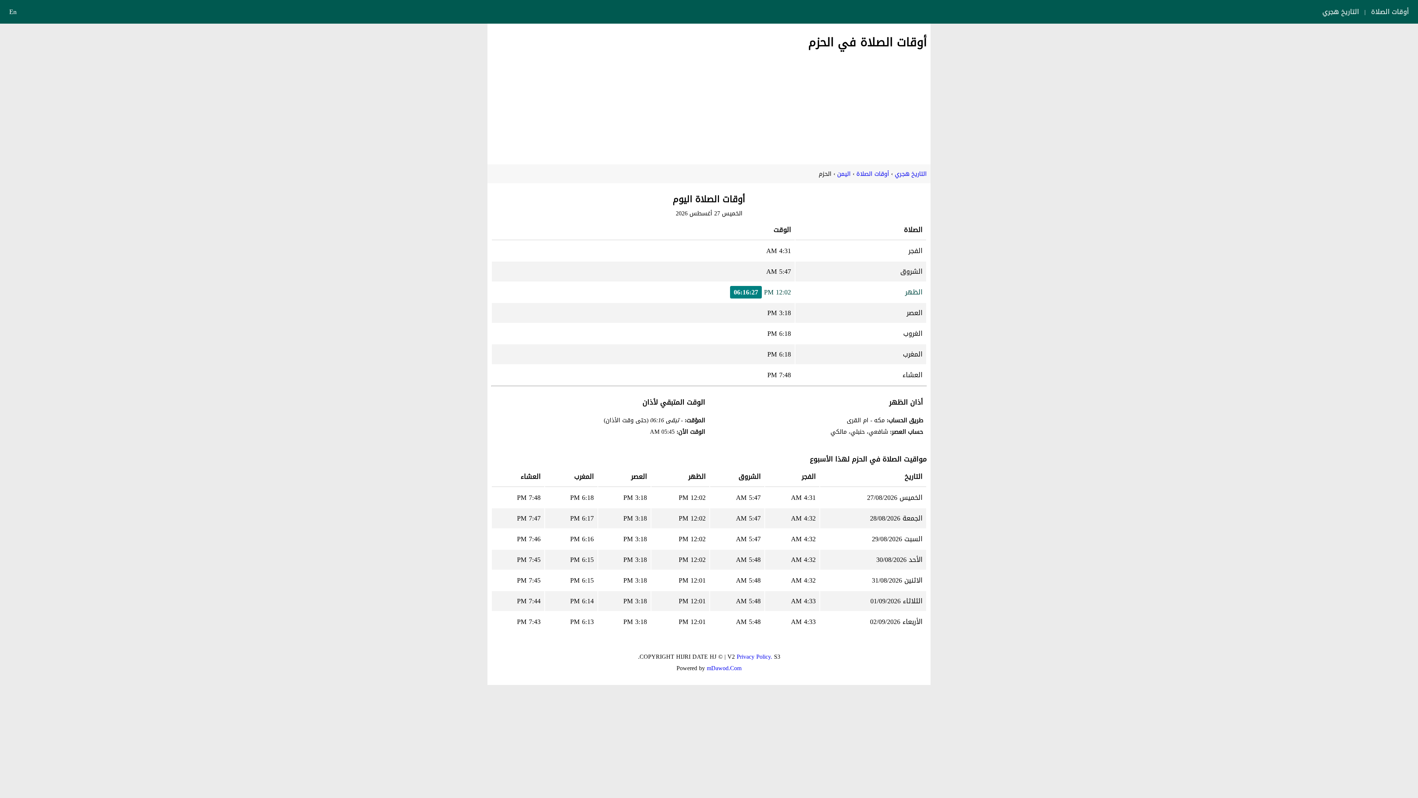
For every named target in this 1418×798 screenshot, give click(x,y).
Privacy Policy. (754, 656)
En (13, 12)
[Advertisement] (709, 105)
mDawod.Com (724, 668)
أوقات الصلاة (1390, 12)
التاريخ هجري (1340, 12)
